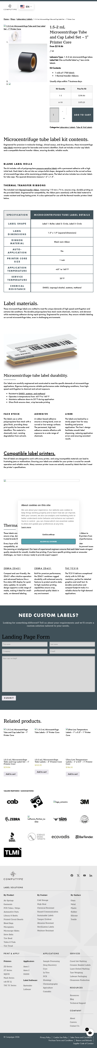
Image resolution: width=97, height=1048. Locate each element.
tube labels (8, 147)
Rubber (74, 912)
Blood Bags (8, 923)
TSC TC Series (10, 985)
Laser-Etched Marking (79, 969)
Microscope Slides (11, 931)
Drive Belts (8, 934)
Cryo (45, 969)
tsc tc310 (71, 568)
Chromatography (50, 984)
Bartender (27, 985)
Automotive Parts (11, 912)
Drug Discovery (50, 965)
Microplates (9, 927)
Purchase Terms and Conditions (61, 1040)
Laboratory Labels (24, 19)
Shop (12, 19)
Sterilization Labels (45, 927)
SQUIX (7, 974)
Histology (47, 980)
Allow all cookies (48, 541)
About (72, 1018)
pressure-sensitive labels (46, 168)
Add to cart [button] (10, 774)
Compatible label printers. (29, 453)
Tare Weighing (76, 972)
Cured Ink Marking (78, 961)
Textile (74, 919)
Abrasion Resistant (45, 923)
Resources (74, 995)
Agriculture (48, 988)
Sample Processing (51, 961)
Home (6, 19)
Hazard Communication (47, 912)
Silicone (74, 916)
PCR (45, 976)
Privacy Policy (45, 1037)
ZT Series (8, 970)
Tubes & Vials (10, 942)
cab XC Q (7, 982)
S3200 (26, 974)
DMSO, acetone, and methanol (32, 393)
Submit (9, 698)
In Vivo (46, 972)
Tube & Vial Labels (84, 127)
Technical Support (78, 1003)
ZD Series (8, 966)
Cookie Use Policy (60, 1037)
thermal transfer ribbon (29, 189)
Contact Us (74, 1026)
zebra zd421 (12, 568)
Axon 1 (26, 966)
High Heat (41, 904)
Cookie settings (48, 534)
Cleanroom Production (80, 980)
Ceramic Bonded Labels (80, 965)
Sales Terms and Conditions (81, 1037)
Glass (73, 900)
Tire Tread (8, 946)
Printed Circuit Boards (13, 919)
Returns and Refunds (84, 1040)
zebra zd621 (43, 568)
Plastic (74, 908)
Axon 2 (26, 970)
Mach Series (9, 978)
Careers (73, 1022)
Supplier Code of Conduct (83, 1043)
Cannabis (47, 991)
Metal (73, 904)
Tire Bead (8, 938)
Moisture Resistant (45, 931)
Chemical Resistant (45, 908)
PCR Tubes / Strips (12, 908)
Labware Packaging (78, 976)
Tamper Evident (44, 919)
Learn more (26, 527)
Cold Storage (42, 900)
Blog (72, 999)
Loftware (27, 989)
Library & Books (11, 916)
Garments (8, 904)
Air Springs (9, 900)
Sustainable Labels (45, 915)
